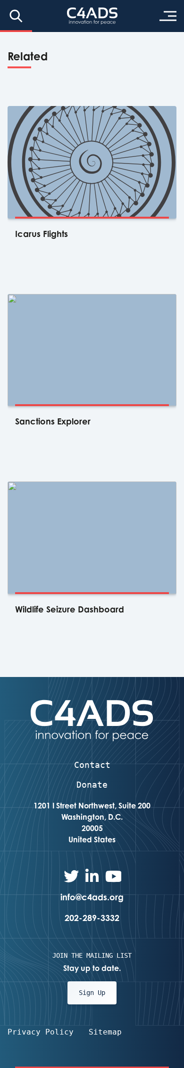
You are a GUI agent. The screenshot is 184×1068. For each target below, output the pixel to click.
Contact (92, 765)
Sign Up (92, 992)
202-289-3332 (92, 917)
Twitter (71, 876)
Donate (92, 785)
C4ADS (92, 16)
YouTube (112, 876)
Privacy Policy (41, 1031)
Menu (168, 16)
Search (16, 16)
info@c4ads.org (92, 897)
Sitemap (105, 1031)
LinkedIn (92, 876)
